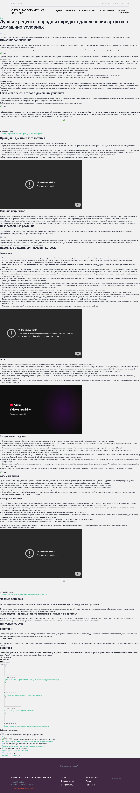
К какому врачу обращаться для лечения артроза (23, 695)
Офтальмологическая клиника (27, 11)
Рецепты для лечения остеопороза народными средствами (26, 726)
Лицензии (123, 13)
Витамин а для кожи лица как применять (19, 710)
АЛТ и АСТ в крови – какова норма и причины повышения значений (27, 741)
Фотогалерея (106, 10)
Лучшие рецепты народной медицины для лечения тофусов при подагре (31, 680)
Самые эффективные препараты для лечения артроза (22, 134)
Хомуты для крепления (11, 755)
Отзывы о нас (67, 781)
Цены (59, 10)
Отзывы (70, 10)
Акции (121, 10)
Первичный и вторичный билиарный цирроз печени (21, 737)
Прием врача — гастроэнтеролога (15, 750)
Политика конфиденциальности (24, 788)
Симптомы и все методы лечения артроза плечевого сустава (25, 594)
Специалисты (87, 10)
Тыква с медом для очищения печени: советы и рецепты (23, 746)
